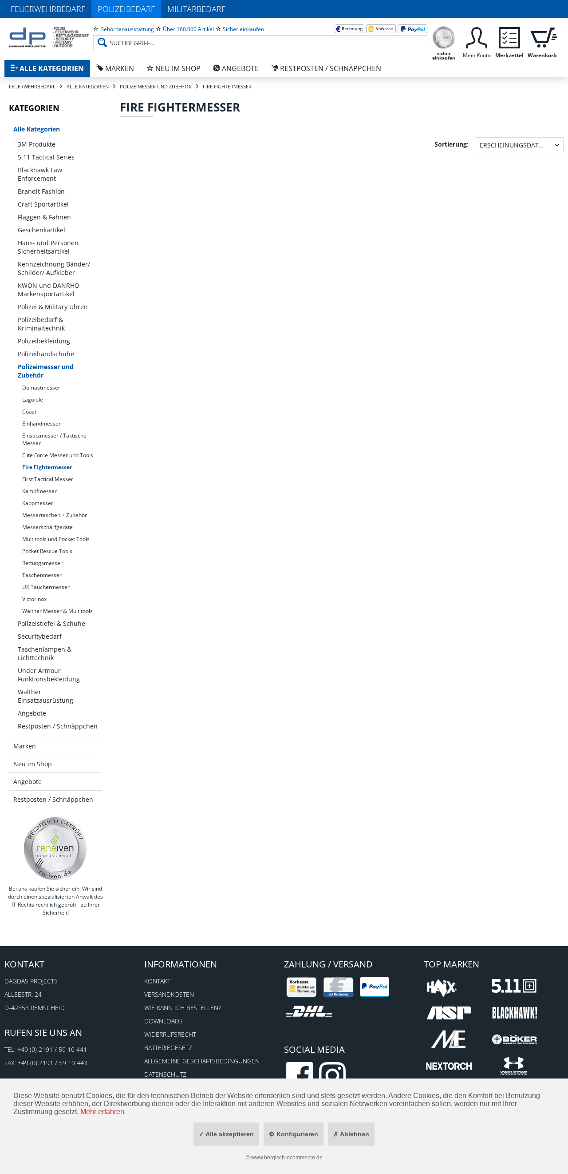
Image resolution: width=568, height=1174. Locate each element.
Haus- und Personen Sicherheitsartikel (48, 247)
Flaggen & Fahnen (44, 217)
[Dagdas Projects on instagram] (332, 1075)
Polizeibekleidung (44, 341)
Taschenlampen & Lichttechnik (44, 653)
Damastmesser (41, 387)
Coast (29, 411)
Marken (24, 746)
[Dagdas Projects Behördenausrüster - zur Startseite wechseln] (48, 37)
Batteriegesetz (168, 1047)
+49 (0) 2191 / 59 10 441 (52, 1049)
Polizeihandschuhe (46, 354)
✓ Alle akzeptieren (226, 1134)
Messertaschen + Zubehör (54, 515)
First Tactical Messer (47, 479)
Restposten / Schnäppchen (58, 726)
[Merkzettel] (509, 36)
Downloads (163, 1021)
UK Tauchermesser (46, 587)
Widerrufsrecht (170, 1034)
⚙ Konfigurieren (293, 1134)
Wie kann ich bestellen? (182, 1007)
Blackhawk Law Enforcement (40, 174)
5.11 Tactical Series (46, 157)
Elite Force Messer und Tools (57, 455)
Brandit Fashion (41, 191)
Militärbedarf (196, 9)
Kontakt (157, 981)
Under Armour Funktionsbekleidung (49, 674)
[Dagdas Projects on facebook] (299, 1075)
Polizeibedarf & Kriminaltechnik (41, 323)
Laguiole (32, 399)
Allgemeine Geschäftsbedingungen (202, 1061)
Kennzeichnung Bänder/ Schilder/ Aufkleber (54, 268)
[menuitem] (260, 35)
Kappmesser (37, 503)
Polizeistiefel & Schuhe (51, 623)
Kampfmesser (39, 491)
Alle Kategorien (36, 129)
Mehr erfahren (102, 1111)
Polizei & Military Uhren (53, 306)
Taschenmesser (42, 575)
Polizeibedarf (126, 9)
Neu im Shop (32, 764)
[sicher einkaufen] (443, 36)
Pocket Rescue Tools (47, 551)
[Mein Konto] (476, 36)
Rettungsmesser (42, 563)
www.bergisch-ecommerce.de (287, 1157)
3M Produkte (36, 144)
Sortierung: (451, 144)
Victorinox (34, 599)
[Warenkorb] (542, 36)
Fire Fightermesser (47, 467)
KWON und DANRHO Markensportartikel (48, 289)
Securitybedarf (40, 636)
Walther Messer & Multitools (57, 611)
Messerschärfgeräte (47, 527)
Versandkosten (169, 994)
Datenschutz (165, 1074)
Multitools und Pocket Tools (56, 539)
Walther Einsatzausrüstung (45, 696)
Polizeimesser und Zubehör (46, 370)
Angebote (32, 713)
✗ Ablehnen (351, 1134)
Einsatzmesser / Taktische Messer (54, 439)
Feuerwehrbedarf (48, 9)
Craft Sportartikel (43, 204)
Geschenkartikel (41, 230)
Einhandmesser (41, 423)
